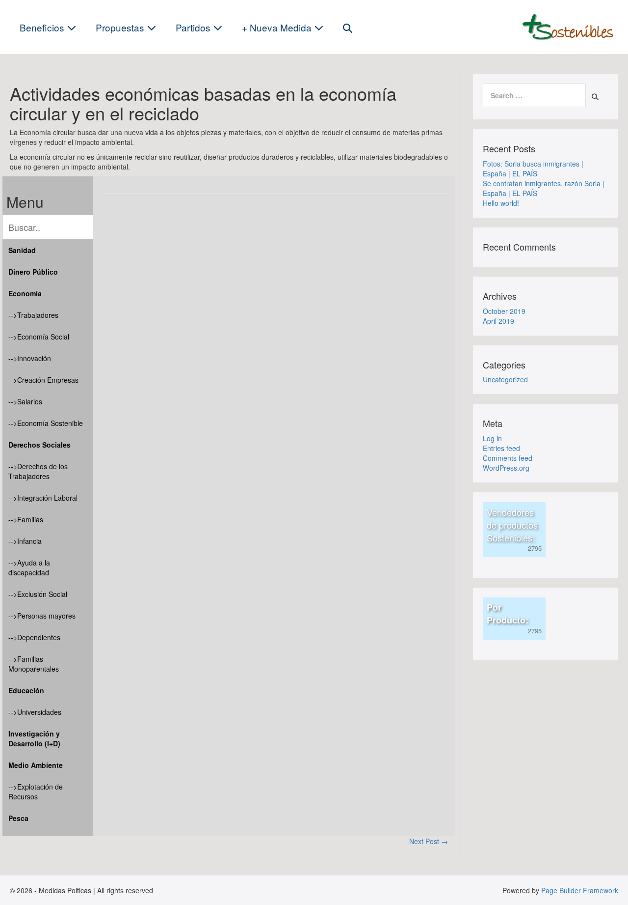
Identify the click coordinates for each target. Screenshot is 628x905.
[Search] (595, 96)
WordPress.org (506, 468)
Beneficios (43, 27)
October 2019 (504, 311)
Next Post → (428, 841)
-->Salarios (25, 401)
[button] (347, 27)
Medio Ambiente (35, 765)
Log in (492, 438)
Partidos (194, 27)
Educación (26, 690)
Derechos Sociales (39, 445)
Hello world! (501, 203)
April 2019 (498, 321)
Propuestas (121, 27)
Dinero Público (33, 272)
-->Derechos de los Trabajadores (38, 471)
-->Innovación (29, 358)
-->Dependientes (34, 637)
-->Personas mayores (42, 616)
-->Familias (25, 519)
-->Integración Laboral (43, 498)
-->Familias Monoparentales (33, 664)
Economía (25, 293)
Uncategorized (505, 379)
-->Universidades (34, 712)
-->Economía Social (38, 336)
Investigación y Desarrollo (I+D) (34, 738)
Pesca (18, 818)
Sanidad (22, 250)
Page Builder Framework (579, 890)
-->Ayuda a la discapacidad (29, 567)
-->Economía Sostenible (45, 423)
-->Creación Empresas (43, 380)
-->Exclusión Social (37, 594)
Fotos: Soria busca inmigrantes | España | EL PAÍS (533, 168)
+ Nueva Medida (278, 27)
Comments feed (507, 458)
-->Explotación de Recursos (35, 791)
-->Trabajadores (33, 315)
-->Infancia (25, 541)
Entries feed (501, 448)
